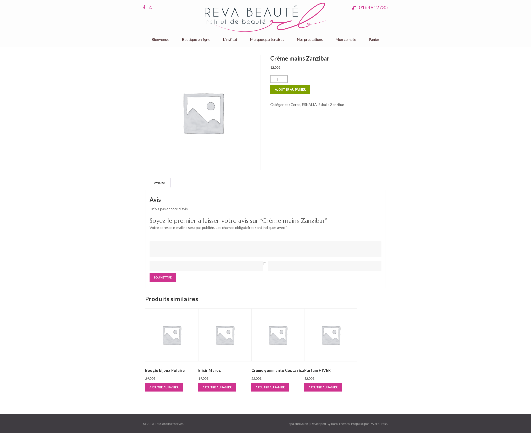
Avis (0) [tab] (159, 182)
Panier (374, 39)
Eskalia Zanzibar (331, 104)
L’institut (230, 39)
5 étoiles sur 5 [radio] (174, 235)
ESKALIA (309, 104)
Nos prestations (310, 39)
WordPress (379, 424)
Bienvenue (160, 39)
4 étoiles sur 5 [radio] (168, 235)
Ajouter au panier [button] (164, 387)
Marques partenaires (267, 39)
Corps (295, 104)
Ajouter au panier (290, 89)
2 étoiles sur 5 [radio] (157, 235)
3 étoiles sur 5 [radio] (163, 235)
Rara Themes (340, 424)
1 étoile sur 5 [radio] (152, 235)
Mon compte (345, 39)
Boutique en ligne (196, 39)
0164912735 (373, 7)
